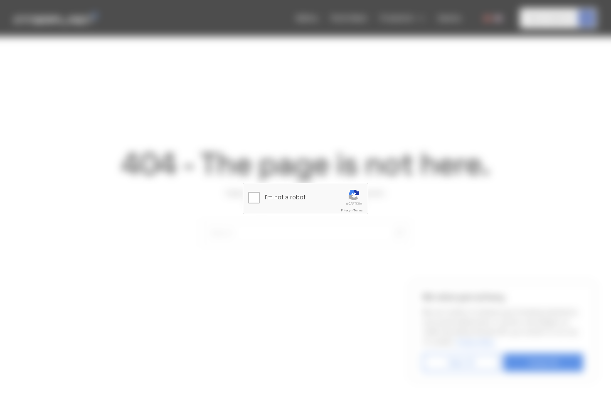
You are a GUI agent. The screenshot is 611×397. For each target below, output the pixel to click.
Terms (358, 210)
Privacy (346, 210)
